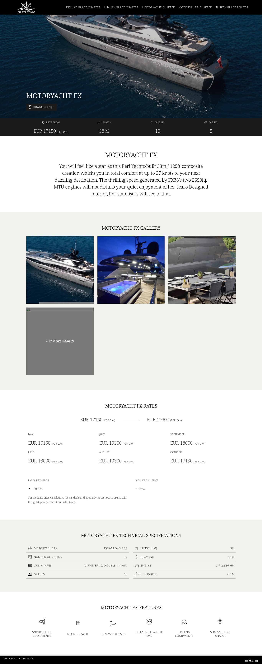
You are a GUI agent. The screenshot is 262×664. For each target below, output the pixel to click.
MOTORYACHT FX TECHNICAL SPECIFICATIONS (131, 535)
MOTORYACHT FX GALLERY (131, 228)
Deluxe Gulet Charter (83, 7)
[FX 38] (60, 270)
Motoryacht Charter (158, 7)
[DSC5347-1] (131, 270)
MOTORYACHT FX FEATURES (131, 607)
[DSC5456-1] (202, 270)
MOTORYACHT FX (54, 95)
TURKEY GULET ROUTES (232, 7)
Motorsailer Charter (195, 7)
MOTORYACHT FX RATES (131, 406)
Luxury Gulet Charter (121, 7)
